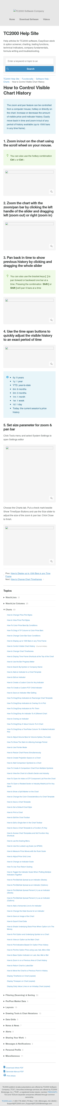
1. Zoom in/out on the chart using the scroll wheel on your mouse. (28, 143)
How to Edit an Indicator (16, 677)
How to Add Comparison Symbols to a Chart (24, 763)
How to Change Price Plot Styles (19, 615)
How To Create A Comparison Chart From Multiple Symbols (30, 768)
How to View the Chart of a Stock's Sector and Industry (28, 773)
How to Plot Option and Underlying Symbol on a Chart (28, 934)
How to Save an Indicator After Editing (21, 692)
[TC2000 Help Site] (28, 11)
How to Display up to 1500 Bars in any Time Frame (26, 641)
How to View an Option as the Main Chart (23, 939)
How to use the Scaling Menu (18, 841)
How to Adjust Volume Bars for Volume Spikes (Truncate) (29, 737)
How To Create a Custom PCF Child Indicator (24, 687)
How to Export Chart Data (17, 921)
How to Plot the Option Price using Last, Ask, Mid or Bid (28, 950)
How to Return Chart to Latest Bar (20, 965)
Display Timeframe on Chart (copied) (21, 976)
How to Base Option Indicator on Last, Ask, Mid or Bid (27, 955)
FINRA (50, 1092)
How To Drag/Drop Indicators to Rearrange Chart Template (30, 698)
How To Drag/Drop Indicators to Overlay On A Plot (26, 703)
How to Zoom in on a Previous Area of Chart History (27, 960)
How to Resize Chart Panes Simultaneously (24, 752)
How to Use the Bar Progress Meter (20, 661)
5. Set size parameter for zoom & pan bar (27, 427)
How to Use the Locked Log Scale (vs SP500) (24, 846)
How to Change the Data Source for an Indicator (25, 911)
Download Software (29, 19)
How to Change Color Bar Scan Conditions (23, 635)
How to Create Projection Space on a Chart (24, 757)
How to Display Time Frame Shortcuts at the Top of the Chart (30, 656)
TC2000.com (7, 1101)
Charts (6, 81)
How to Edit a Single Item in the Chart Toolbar (24, 822)
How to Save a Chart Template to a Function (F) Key (27, 828)
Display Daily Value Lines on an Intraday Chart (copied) (28, 986)
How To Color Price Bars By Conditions (22, 625)
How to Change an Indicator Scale (20, 861)
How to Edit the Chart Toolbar (18, 817)
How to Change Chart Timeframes (26, 579)
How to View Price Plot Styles (18, 620)
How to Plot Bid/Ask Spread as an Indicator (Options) (27, 885)
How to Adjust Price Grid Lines (19, 856)
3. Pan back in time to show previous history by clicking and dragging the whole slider (27, 261)
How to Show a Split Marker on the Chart (23, 791)
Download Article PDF (14, 1067)
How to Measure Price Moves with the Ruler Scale (26, 851)
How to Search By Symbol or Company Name (24, 667)
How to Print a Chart (15, 812)
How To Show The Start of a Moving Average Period (27, 742)
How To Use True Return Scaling (19, 866)
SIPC (55, 1092)
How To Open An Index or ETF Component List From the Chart (31, 778)
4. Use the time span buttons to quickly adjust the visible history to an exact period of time (27, 335)
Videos (46, 19)
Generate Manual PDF (15, 1071)
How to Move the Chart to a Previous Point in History (27, 970)
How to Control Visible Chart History (21, 646)
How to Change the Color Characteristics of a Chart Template (30, 796)
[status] (29, 116)
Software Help (42, 78)
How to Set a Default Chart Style (19, 807)
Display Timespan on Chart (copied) (21, 981)
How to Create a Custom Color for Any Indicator (25, 682)
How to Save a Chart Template (19, 802)
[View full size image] (29, 182)
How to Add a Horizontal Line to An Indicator (24, 905)
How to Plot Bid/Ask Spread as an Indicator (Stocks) (27, 879)
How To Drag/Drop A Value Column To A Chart (25, 724)
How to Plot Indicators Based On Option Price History (27, 944)
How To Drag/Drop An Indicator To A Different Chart (27, 713)
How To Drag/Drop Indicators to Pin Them (23, 708)
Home (12, 19)
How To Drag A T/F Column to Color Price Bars (25, 630)
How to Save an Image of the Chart (20, 916)
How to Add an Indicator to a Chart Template (24, 672)
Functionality (27, 78)
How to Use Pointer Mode (17, 747)
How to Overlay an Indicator (18, 718)
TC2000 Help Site (11, 78)
